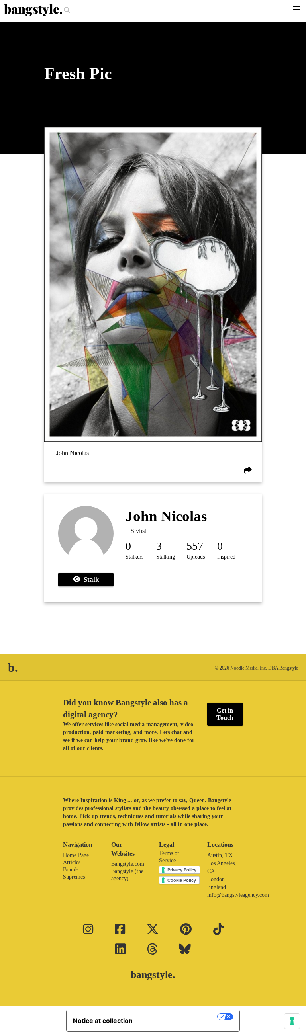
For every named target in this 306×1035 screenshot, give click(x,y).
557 (194, 546)
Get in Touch (224, 714)
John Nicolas (72, 452)
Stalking (165, 557)
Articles (71, 862)
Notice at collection (103, 1021)
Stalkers (134, 557)
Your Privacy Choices (179, 1017)
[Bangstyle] (34, 10)
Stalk (89, 579)
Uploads (195, 557)
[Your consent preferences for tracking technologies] (292, 1021)
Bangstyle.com (127, 864)
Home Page (76, 855)
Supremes (74, 877)
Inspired (226, 557)
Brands (70, 870)
